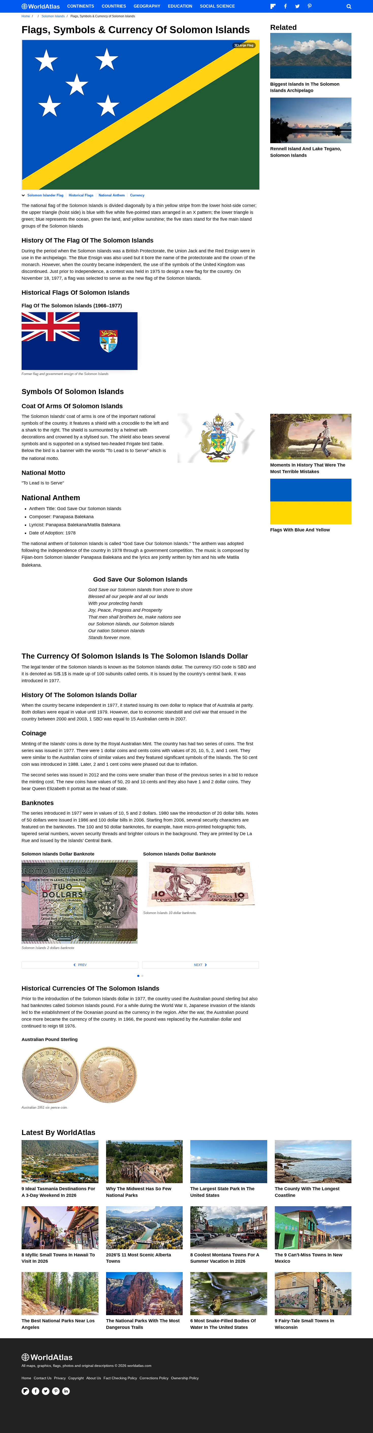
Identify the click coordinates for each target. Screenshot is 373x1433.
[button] (80, 965)
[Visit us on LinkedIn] (66, 1391)
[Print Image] (244, 45)
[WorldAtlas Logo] (42, 6)
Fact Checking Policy (120, 1378)
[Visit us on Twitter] (45, 1391)
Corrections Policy (154, 1378)
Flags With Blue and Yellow (300, 529)
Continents (80, 6)
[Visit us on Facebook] (35, 1391)
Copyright (76, 1378)
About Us (93, 1378)
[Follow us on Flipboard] (25, 1391)
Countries (114, 6)
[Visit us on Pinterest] (56, 1391)
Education (180, 6)
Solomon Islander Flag (45, 195)
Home (26, 1378)
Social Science (217, 6)
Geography (147, 6)
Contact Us (43, 1378)
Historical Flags (81, 195)
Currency (137, 195)
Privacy (60, 1378)
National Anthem (112, 195)
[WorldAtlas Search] (348, 6)
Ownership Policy (185, 1378)
